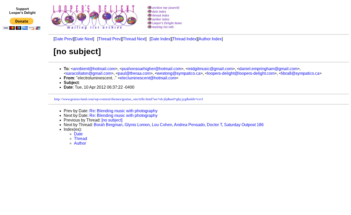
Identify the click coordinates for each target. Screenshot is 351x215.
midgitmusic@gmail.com (210, 69)
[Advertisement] (22, 138)
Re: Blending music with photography (123, 111)
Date (78, 134)
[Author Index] (171, 19)
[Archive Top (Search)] (171, 8)
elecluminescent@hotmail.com (148, 78)
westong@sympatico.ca (178, 73)
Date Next (84, 39)
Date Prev (63, 39)
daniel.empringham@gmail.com (268, 69)
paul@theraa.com (134, 73)
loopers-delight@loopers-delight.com (240, 73)
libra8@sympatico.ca (300, 73)
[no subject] (111, 120)
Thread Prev (109, 39)
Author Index (210, 39)
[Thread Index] (171, 16)
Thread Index (184, 39)
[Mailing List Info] (171, 30)
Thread (80, 138)
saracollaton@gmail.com (88, 73)
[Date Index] (171, 12)
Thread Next (134, 39)
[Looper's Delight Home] (171, 23)
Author (80, 143)
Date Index (160, 39)
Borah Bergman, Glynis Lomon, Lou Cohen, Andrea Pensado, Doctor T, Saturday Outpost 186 (179, 125)
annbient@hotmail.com (94, 69)
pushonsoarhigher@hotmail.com (151, 69)
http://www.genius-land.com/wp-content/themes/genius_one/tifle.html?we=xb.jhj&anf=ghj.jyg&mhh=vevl (128, 99)
